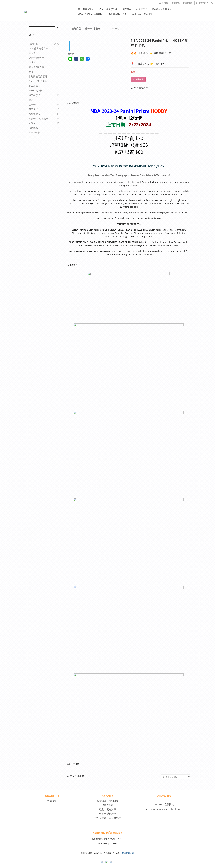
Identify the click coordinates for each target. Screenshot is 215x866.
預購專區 (126, 9)
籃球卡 (32, 53)
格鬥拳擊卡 (34, 95)
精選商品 (33, 43)
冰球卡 (32, 123)
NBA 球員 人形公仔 (107, 9)
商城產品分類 (85, 9)
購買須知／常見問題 (162, 9)
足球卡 (32, 104)
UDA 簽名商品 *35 (117, 14)
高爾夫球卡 (34, 109)
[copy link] (88, 59)
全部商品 (76, 28)
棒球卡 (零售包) (37, 67)
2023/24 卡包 (112, 28)
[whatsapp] (82, 59)
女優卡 (32, 71)
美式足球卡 (34, 85)
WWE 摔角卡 (35, 90)
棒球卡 (32, 62)
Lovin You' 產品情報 (141, 14)
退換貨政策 (107, 805)
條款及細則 (128, 852)
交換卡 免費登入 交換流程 (107, 817)
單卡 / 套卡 (141, 9)
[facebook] (76, 59)
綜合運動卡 (34, 114)
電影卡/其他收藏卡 (38, 118)
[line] (70, 59)
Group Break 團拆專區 (90, 14)
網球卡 (32, 100)
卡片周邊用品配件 (38, 76)
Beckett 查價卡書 (38, 81)
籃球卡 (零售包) (37, 57)
